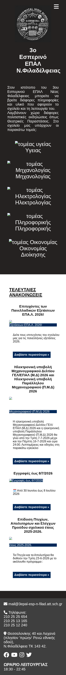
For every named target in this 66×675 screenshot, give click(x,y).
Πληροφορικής (33, 228)
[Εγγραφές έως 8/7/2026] (26, 480)
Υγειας (33, 150)
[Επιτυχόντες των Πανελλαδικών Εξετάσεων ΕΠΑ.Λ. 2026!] (33, 324)
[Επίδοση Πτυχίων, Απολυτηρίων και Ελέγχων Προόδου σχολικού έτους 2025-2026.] (33, 545)
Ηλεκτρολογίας (33, 202)
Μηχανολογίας (33, 176)
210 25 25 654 (15, 617)
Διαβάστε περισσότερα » (31, 354)
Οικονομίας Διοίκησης (33, 251)
